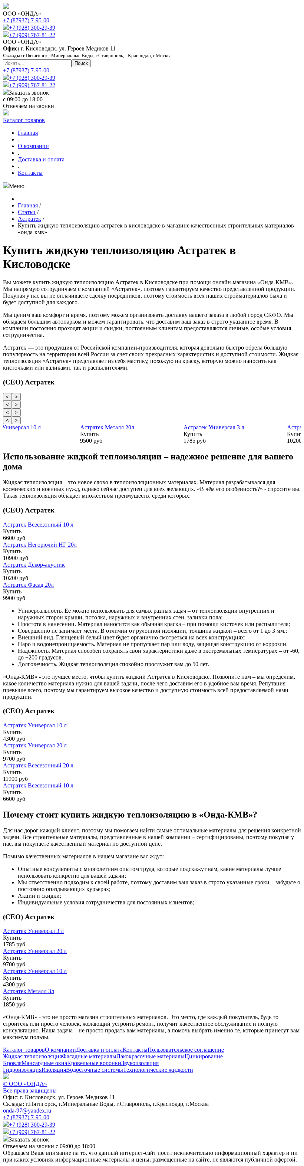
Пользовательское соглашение (186, 1050)
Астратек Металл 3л (28, 991)
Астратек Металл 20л (133, 427)
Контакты (30, 173)
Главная (28, 133)
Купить (11, 434)
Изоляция (54, 1070)
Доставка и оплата (41, 159)
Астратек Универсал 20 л (35, 745)
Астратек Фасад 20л (28, 585)
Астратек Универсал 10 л (34, 427)
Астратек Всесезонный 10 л (38, 524)
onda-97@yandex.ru (27, 1110)
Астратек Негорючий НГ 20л (40, 544)
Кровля (12, 1063)
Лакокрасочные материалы (150, 1056)
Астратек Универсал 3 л (239, 427)
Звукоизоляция (140, 1063)
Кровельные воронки (94, 1063)
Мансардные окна (44, 1063)
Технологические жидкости (158, 1070)
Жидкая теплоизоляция (32, 1056)
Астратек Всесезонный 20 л (38, 765)
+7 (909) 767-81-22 (32, 35)
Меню (16, 186)
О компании (33, 146)
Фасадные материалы (89, 1056)
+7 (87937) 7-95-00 (26, 20)
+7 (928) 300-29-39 (32, 27)
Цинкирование (204, 1056)
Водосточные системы (94, 1070)
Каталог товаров (24, 120)
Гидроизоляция (22, 1070)
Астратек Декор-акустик (34, 564)
